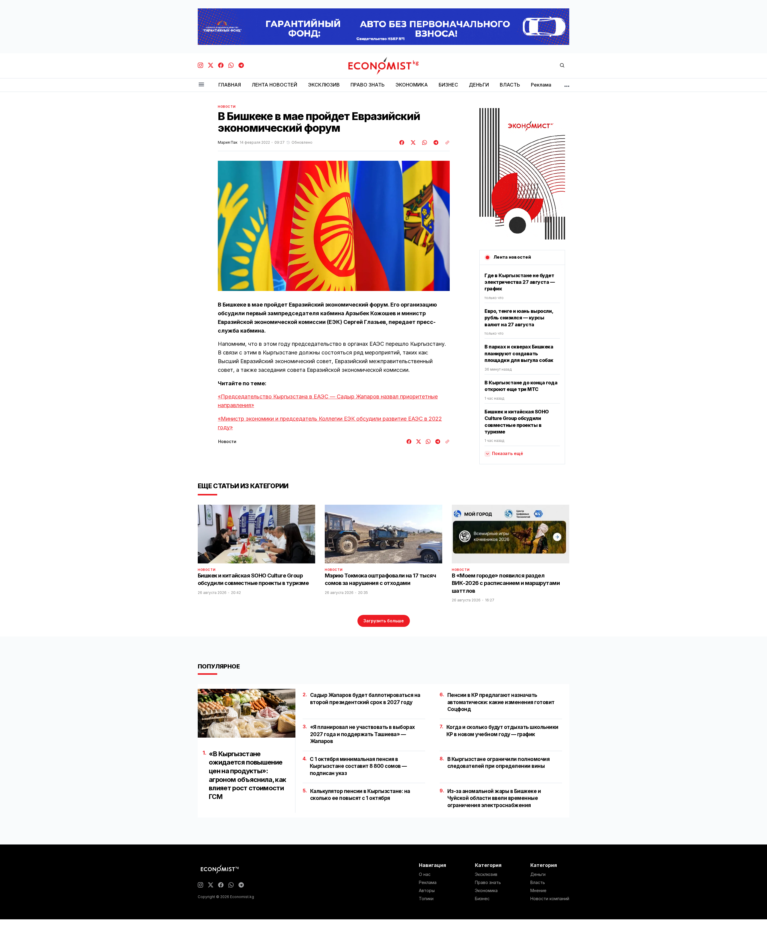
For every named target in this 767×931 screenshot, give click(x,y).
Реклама (428, 882)
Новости (226, 106)
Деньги (538, 874)
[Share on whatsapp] (423, 142)
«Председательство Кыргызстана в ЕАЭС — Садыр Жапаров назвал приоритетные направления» (328, 400)
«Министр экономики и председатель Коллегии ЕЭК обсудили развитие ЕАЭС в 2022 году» (330, 423)
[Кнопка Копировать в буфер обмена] (445, 142)
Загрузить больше (383, 620)
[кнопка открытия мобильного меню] (201, 85)
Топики (426, 898)
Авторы (427, 890)
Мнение (538, 890)
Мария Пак (227, 142)
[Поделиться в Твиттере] (412, 142)
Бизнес (482, 898)
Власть (537, 882)
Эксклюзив (486, 874)
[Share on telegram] (435, 142)
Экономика (486, 890)
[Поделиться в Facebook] (402, 142)
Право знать (488, 882)
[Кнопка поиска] (562, 65)
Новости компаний (549, 898)
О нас (425, 874)
